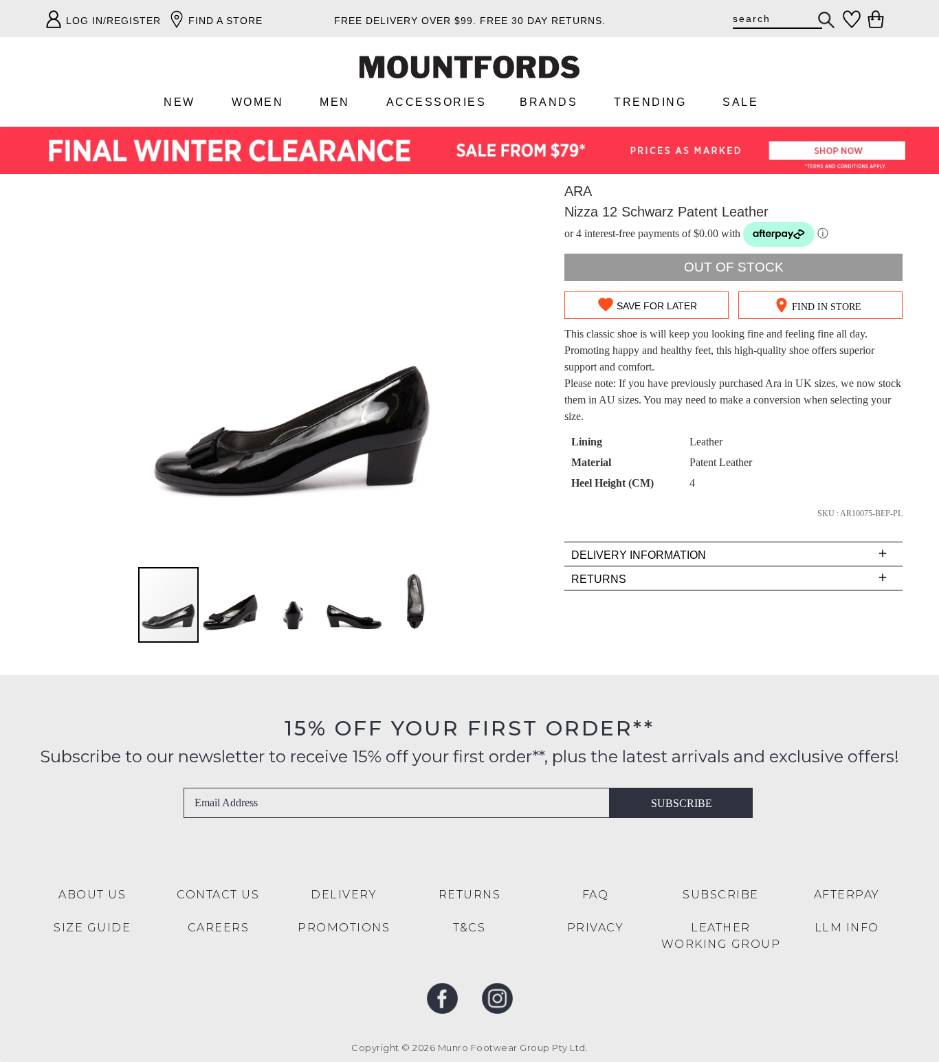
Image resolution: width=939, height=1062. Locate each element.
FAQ (595, 894)
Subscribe (681, 803)
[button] (231, 605)
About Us (92, 894)
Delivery (344, 894)
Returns (470, 894)
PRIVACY (595, 927)
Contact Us (218, 894)
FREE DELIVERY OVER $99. (405, 20)
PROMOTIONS (344, 927)
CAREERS (219, 927)
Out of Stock (734, 267)
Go (827, 20)
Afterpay (847, 894)
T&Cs (469, 927)
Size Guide (92, 927)
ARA (578, 191)
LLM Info (847, 927)
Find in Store (826, 307)
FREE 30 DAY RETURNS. (543, 20)
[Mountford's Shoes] (469, 67)
